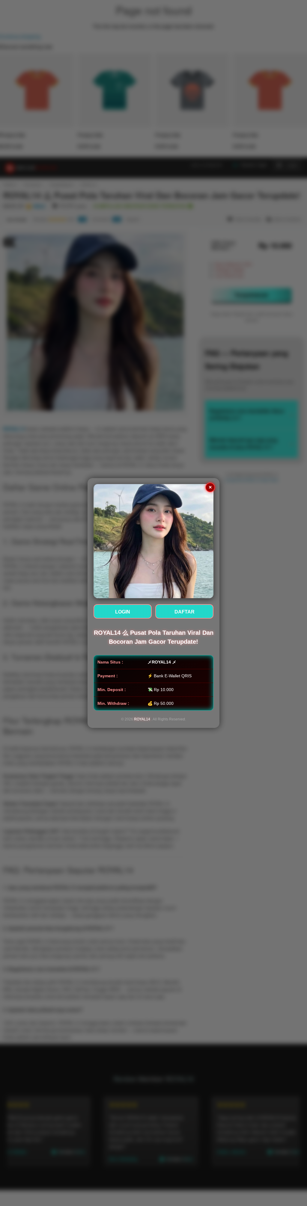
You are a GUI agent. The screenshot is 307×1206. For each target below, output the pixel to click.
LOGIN (122, 611)
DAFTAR (184, 611)
